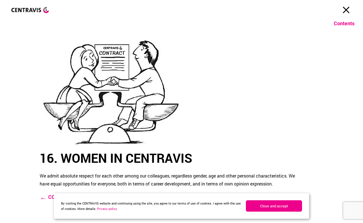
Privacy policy (107, 209)
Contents (344, 23)
